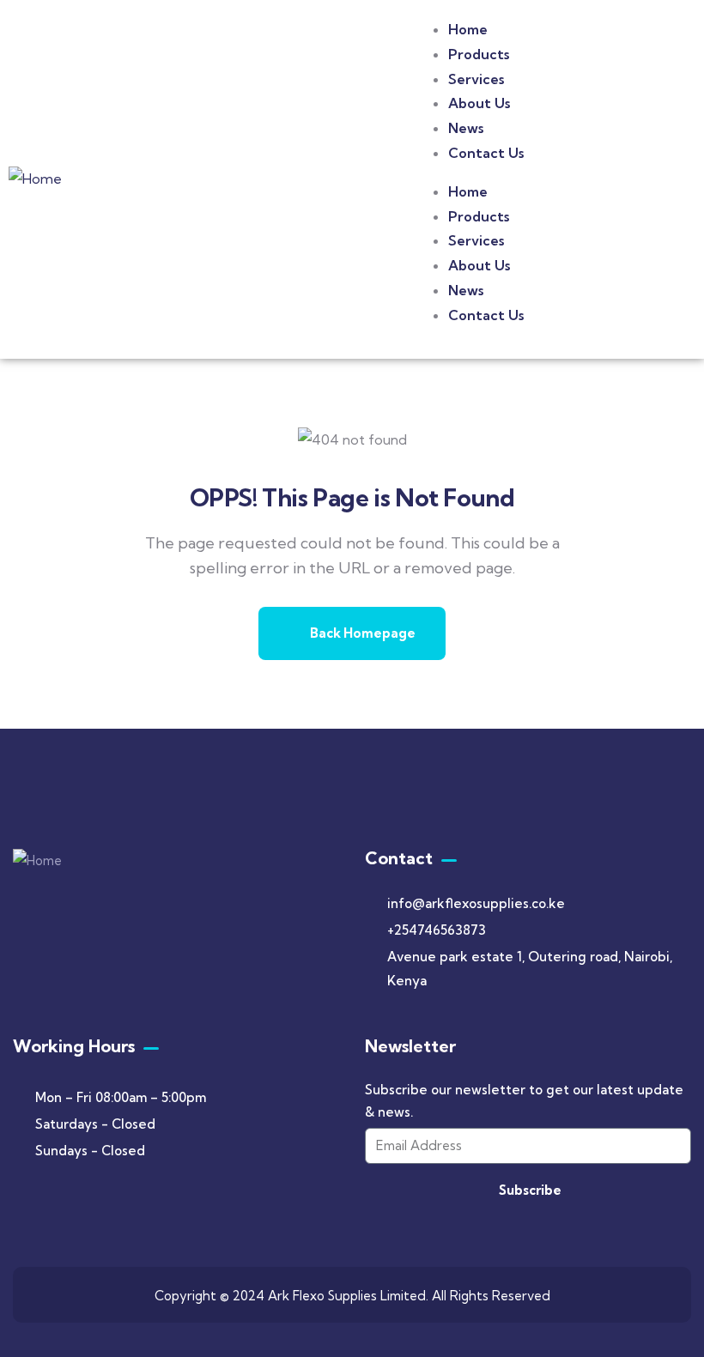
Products (478, 54)
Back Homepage (361, 633)
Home (468, 29)
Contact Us (486, 152)
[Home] (35, 179)
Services (476, 79)
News (465, 127)
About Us (479, 103)
